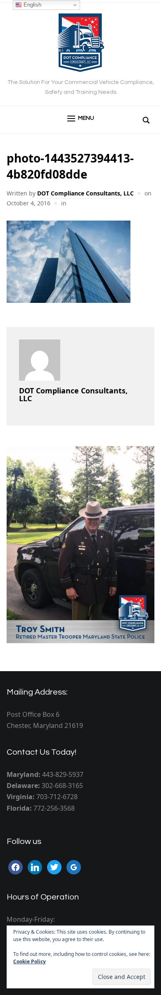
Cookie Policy (29, 961)
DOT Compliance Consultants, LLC (85, 193)
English (31, 5)
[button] (80, 118)
